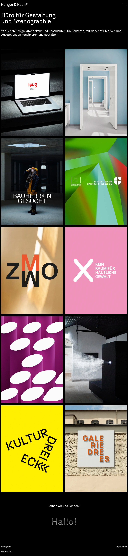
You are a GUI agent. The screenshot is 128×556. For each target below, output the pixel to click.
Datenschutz (7, 552)
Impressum (121, 547)
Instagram (6, 547)
